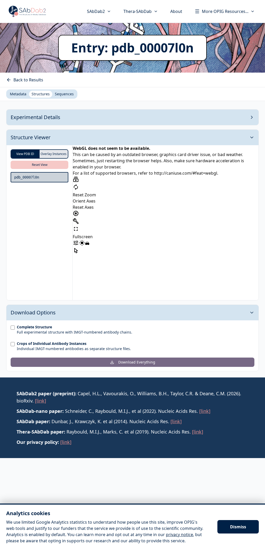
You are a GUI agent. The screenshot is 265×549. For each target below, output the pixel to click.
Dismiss (238, 527)
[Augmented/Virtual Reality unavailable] (87, 244)
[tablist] (41, 94)
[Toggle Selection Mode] (76, 251)
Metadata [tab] (18, 93)
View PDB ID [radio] (25, 154)
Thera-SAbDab (137, 11)
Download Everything (136, 362)
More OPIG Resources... (225, 11)
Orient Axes (84, 201)
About (176, 11)
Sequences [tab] (64, 93)
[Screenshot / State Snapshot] (76, 213)
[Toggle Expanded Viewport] (76, 229)
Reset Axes (83, 207)
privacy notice (179, 534)
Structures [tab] (41, 93)
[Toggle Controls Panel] (76, 221)
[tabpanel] (132, 240)
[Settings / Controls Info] (76, 243)
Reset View (39, 165)
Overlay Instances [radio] (54, 154)
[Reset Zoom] (76, 187)
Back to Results (28, 80)
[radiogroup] (39, 154)
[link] (40, 401)
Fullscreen (83, 236)
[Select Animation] (76, 179)
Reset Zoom (84, 195)
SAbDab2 (96, 11)
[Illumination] (82, 243)
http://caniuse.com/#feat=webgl (185, 173)
